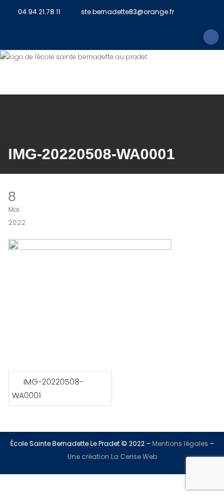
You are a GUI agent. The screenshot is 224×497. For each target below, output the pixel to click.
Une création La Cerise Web (112, 456)
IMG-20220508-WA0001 (47, 388)
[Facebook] (211, 37)
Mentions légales (180, 443)
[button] (112, 79)
